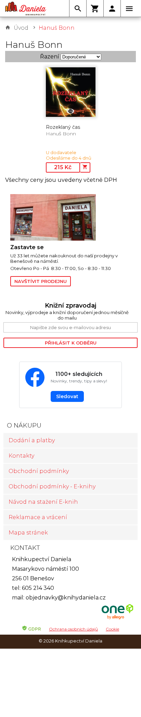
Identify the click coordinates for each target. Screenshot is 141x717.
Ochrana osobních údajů (73, 629)
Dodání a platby (32, 440)
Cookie (112, 629)
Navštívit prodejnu (40, 281)
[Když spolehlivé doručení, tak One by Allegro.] (117, 618)
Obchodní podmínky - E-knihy (52, 486)
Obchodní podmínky (39, 471)
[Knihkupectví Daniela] (25, 8)
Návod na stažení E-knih (43, 502)
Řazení (49, 56)
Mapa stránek (28, 532)
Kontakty (21, 455)
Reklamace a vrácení (38, 517)
